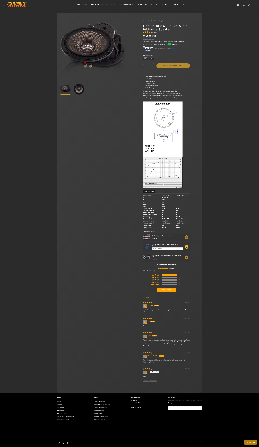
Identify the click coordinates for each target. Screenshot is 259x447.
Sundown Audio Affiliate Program (65, 416)
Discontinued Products (99, 419)
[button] (4, 4)
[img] (147, 302)
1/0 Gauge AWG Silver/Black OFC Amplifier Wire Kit (166, 256)
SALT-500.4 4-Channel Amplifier (162, 236)
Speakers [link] (110, 5)
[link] (238, 5)
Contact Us (59, 404)
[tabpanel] (166, 211)
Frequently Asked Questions (101, 416)
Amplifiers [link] (80, 5)
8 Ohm (152, 59)
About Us (59, 401)
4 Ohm (146, 59)
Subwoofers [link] (96, 5)
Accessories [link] (144, 5)
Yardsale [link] (178, 5)
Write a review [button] (166, 290)
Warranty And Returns (99, 401)
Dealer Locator (60, 410)
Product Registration (99, 410)
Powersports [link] (126, 5)
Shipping (144, 39)
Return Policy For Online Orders (102, 404)
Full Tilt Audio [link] (162, 5)
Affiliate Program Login (63, 419)
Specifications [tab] (149, 191)
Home (144, 21)
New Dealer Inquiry (61, 413)
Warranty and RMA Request (100, 407)
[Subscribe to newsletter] (200, 408)
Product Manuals (98, 413)
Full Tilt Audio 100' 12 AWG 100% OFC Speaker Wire (165, 245)
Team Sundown (60, 407)
